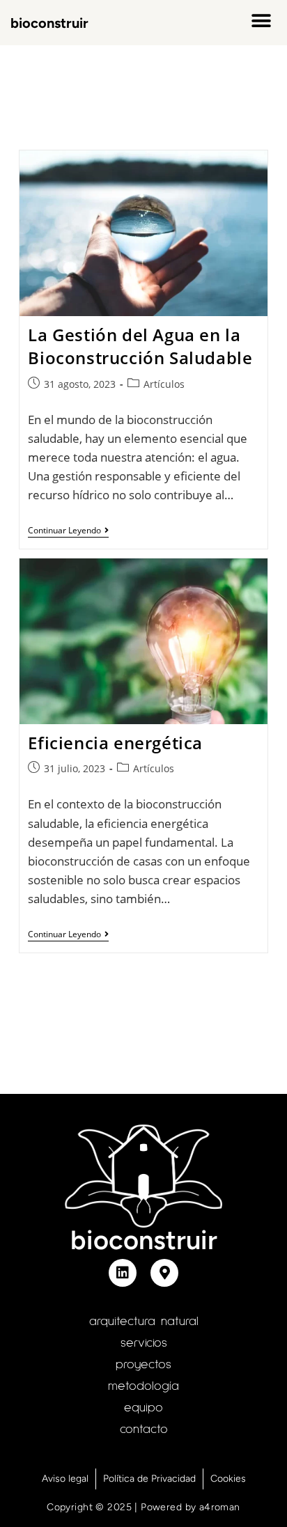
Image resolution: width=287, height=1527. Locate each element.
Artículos (164, 384)
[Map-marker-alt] (164, 1273)
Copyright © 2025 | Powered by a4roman (143, 1507)
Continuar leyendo (68, 531)
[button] (261, 21)
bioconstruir (49, 23)
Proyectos (143, 1364)
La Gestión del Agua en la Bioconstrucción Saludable (140, 346)
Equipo (143, 1408)
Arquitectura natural (144, 1321)
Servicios (144, 1343)
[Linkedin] (123, 1273)
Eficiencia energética (115, 742)
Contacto (144, 1429)
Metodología (143, 1386)
